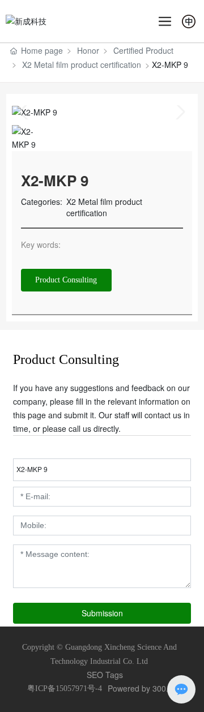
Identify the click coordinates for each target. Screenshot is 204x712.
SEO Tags (105, 674)
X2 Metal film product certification (81, 64)
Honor (88, 50)
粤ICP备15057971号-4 (64, 688)
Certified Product (143, 50)
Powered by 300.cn (142, 688)
